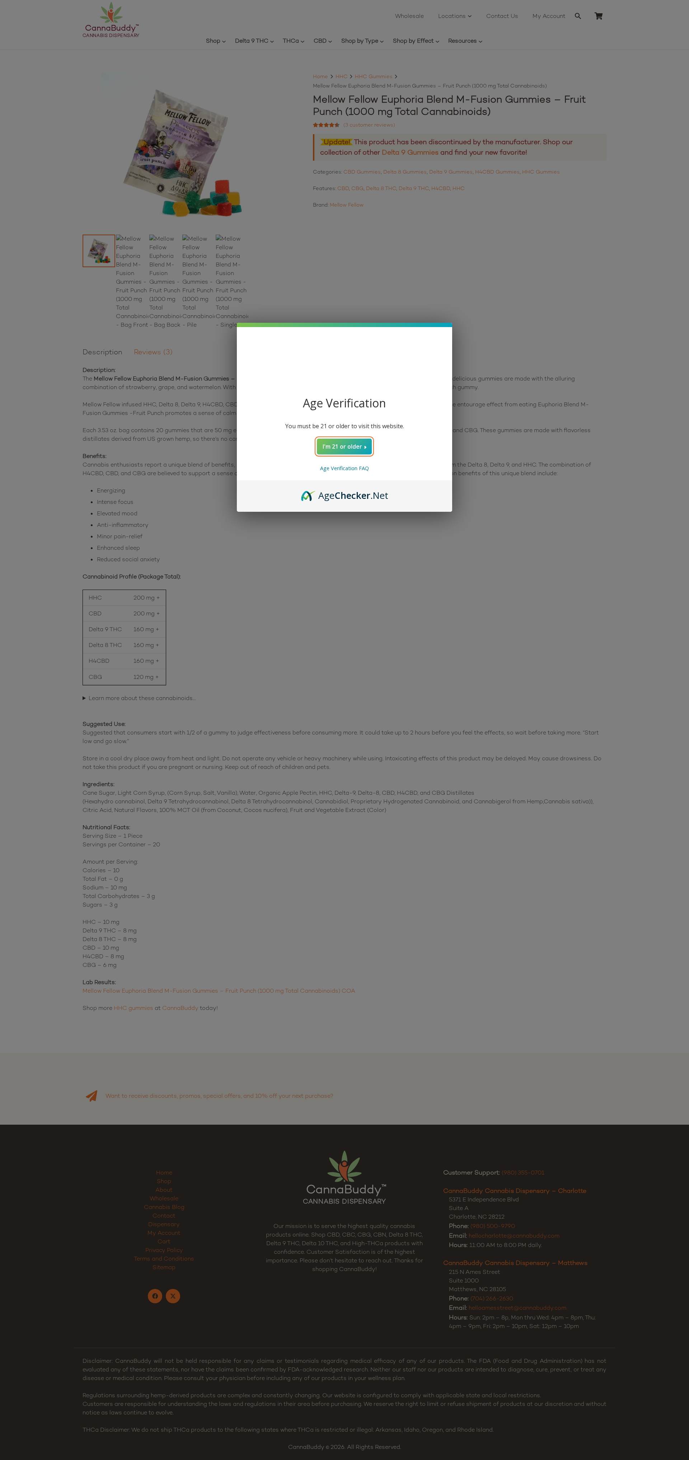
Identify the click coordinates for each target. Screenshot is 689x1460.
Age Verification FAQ (344, 468)
